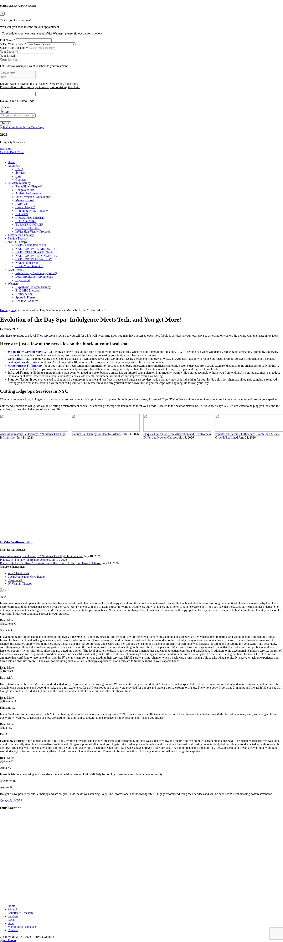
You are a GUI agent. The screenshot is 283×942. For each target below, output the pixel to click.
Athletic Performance (28, 193)
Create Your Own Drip (29, 266)
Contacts (20, 179)
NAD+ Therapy (17, 242)
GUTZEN (21, 214)
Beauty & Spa (24, 294)
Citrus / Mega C (25, 207)
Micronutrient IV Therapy (25, 365)
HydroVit (21, 203)
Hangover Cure (24, 190)
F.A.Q (19, 169)
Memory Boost (24, 200)
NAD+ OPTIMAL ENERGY (33, 259)
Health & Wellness (26, 301)
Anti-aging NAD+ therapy (31, 210)
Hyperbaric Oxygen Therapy (33, 287)
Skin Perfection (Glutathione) (33, 196)
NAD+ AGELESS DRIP (30, 245)
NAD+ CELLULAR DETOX (34, 252)
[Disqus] (141, 487)
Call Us (5, 152)
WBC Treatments (18, 573)
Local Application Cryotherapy (34, 276)
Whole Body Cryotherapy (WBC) (36, 273)
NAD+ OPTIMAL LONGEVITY (36, 255)
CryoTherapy (16, 269)
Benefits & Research (20, 912)
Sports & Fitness (25, 297)
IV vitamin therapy (19, 183)
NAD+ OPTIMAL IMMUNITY (35, 248)
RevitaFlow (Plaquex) (28, 186)
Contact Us (11, 800)
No (6, 111)
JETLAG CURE (25, 221)
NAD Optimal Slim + (28, 262)
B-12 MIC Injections (28, 290)
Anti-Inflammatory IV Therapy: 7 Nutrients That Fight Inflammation (41, 556)
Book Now (17, 152)
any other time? (69, 83)
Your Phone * (8, 51)
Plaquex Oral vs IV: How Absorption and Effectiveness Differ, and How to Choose (50, 563)
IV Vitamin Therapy (20, 583)
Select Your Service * (13, 44)
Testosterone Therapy (21, 235)
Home (11, 162)
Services (20, 172)
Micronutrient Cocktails (22, 926)
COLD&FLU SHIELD (29, 217)
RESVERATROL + (27, 228)
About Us (14, 165)
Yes (6, 107)
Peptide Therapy (18, 238)
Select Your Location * (14, 47)
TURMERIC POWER (29, 224)
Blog (18, 176)
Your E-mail (7, 55)
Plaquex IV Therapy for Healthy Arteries (96, 434)
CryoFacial (15, 358)
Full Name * (7, 40)
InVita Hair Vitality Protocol (32, 231)
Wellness (13, 283)
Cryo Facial (22, 280)
